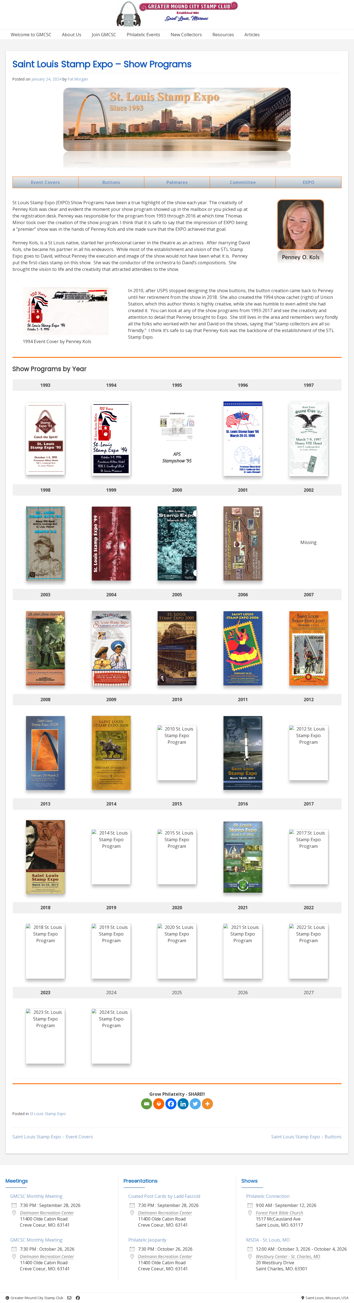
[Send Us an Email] (69, 1298)
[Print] (158, 1103)
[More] (207, 1103)
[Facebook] (170, 1103)
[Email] (146, 1103)
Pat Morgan (78, 79)
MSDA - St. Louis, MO (268, 1240)
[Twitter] (195, 1103)
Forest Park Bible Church (279, 1213)
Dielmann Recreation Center (47, 1213)
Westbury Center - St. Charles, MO (288, 1256)
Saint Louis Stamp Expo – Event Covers (52, 1137)
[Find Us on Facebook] (77, 1298)
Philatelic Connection (268, 1196)
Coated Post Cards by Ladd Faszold (164, 1196)
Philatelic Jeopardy (147, 1240)
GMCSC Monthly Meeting (36, 1196)
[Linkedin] (183, 1103)
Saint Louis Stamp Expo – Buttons (306, 1137)
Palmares (177, 182)
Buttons (111, 182)
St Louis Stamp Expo (48, 1113)
